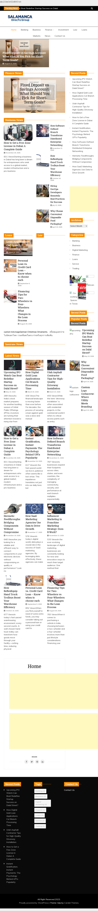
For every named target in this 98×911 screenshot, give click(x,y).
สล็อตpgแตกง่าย (57, 332)
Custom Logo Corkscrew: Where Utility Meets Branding (87, 397)
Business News (14, 120)
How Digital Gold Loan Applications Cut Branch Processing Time (83, 95)
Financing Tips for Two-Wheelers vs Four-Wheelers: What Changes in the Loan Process (56, 598)
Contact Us (60, 36)
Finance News (13, 73)
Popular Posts (79, 319)
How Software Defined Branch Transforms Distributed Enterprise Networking (57, 135)
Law (75, 29)
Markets (36, 36)
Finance (48, 29)
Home (13, 29)
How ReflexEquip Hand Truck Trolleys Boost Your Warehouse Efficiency (57, 165)
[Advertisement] (53, 691)
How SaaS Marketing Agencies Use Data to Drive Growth (33, 522)
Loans (84, 29)
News (47, 36)
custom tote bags (12, 332)
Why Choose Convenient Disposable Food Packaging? (56, 217)
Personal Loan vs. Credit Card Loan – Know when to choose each (25, 270)
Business (37, 29)
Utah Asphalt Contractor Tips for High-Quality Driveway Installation (13, 836)
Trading (75, 268)
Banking (24, 29)
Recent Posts (78, 323)
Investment (63, 29)
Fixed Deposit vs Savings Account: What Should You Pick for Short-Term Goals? (24, 56)
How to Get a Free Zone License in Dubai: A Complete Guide (17, 146)
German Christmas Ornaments (33, 332)
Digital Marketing (80, 250)
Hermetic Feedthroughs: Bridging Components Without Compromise (83, 158)
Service (75, 264)
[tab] (79, 319)
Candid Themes (71, 903)
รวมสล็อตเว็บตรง (25, 335)
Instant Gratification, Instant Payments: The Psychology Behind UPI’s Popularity (34, 448)
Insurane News (14, 344)
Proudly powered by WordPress (34, 903)
